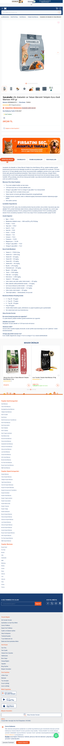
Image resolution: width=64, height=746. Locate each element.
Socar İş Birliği (5, 683)
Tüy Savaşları (5, 680)
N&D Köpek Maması (6, 540)
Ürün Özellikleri (7, 159)
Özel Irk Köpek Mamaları (7, 484)
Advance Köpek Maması (7, 519)
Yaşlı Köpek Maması (6, 482)
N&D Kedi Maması (5, 467)
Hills (2, 555)
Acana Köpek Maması (6, 530)
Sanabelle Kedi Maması (7, 444)
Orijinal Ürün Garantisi (7, 653)
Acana (2, 568)
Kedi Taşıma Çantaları (6, 433)
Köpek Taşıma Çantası (6, 498)
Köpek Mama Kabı (5, 503)
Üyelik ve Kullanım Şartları (8, 630)
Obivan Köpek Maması (6, 524)
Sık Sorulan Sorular (6, 620)
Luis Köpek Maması (6, 522)
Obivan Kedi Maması (6, 449)
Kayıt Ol (38, 603)
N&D (2, 560)
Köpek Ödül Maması (6, 495)
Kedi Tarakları (4, 430)
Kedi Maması (23, 17)
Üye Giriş (3, 647)
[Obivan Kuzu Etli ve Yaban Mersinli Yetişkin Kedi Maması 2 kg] (17, 360)
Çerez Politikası (5, 625)
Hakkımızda (4, 655)
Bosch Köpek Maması (6, 514)
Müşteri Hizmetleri (6, 669)
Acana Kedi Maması (6, 454)
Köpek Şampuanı (5, 511)
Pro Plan (3, 549)
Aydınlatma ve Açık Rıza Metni (9, 622)
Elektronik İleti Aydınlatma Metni (9, 641)
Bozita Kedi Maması (6, 459)
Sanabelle (8, 97)
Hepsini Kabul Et (23, 742)
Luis (2, 576)
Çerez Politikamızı (9, 734)
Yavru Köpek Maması (6, 476)
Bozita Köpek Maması (6, 527)
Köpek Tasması (5, 506)
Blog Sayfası (4, 666)
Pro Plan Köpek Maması (7, 538)
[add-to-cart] (28, 385)
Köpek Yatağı (4, 508)
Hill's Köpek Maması (6, 535)
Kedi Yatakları (4, 428)
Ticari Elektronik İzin (6, 638)
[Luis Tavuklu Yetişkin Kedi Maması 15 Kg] (46, 360)
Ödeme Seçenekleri (35, 159)
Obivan (3, 573)
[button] (26, 83)
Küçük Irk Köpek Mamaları (7, 487)
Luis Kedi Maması (5, 451)
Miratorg (3, 563)
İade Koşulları (51, 159)
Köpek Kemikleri (5, 492)
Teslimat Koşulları (6, 636)
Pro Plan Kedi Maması (6, 462)
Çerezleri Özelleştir (8, 742)
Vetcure (3, 579)
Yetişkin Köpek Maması (7, 479)
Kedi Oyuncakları (5, 425)
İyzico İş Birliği (5, 686)
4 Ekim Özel (4, 675)
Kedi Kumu (4, 417)
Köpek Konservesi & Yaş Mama (8, 490)
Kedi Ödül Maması (5, 422)
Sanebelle (3, 557)
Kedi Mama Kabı (5, 436)
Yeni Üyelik (4, 650)
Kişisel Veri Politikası (6, 628)
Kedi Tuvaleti (4, 414)
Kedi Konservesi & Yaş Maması (8, 420)
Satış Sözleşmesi (5, 633)
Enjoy (2, 571)
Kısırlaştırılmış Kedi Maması (7, 409)
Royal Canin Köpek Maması (8, 532)
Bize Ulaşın (4, 658)
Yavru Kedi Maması (6, 406)
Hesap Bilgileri (5, 661)
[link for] (31, 1)
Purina (2, 584)
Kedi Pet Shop (14, 17)
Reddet (7, 737)
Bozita (2, 552)
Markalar (3, 678)
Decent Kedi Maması (6, 438)
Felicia (2, 587)
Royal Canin (4, 547)
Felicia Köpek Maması (6, 516)
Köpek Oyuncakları (6, 500)
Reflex (3, 565)
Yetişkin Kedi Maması (33, 17)
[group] (31, 52)
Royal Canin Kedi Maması (7, 465)
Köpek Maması (5, 474)
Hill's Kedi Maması (5, 457)
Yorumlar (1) (21, 159)
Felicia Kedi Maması (6, 441)
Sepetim (3, 663)
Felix (2, 581)
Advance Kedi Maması (6, 446)
